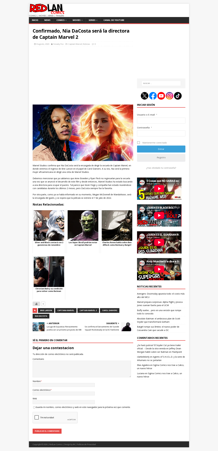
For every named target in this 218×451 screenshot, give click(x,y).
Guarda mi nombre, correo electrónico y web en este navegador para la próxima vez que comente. (83, 407)
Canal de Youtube (114, 20)
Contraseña (144, 127)
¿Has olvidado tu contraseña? (161, 167)
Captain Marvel (75, 44)
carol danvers (109, 310)
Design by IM (69, 444)
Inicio (35, 20)
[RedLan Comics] (46, 15)
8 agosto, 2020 (42, 44)
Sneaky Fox (58, 44)
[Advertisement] (83, 76)
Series (92, 20)
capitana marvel (65, 310)
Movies (77, 20)
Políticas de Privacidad (86, 444)
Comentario (38, 359)
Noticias (86, 44)
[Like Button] (36, 304)
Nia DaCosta (41, 316)
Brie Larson (46, 310)
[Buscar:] (161, 83)
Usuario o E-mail (147, 114)
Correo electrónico (42, 390)
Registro (161, 157)
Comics (61, 20)
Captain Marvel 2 (88, 310)
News (47, 20)
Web (35, 398)
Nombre (37, 381)
